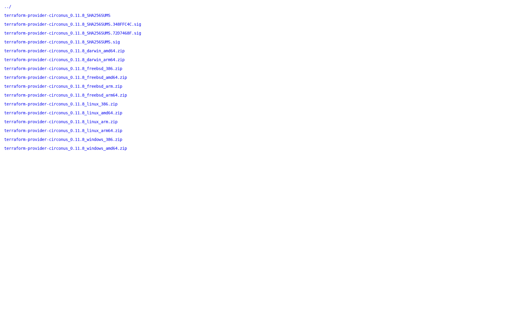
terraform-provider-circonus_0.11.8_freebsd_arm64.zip (65, 95)
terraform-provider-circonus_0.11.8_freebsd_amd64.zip (65, 77)
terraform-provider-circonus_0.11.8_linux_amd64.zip (63, 112)
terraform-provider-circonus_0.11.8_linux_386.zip (60, 104)
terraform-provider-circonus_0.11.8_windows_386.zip (63, 139)
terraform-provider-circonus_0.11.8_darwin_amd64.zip (64, 50)
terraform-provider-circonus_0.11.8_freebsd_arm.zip (63, 86)
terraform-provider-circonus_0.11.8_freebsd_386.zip (63, 68)
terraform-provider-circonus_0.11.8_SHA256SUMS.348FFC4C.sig (72, 24)
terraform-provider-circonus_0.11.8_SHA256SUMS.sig (62, 42)
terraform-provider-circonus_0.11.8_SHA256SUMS (57, 15)
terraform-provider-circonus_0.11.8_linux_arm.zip (60, 121)
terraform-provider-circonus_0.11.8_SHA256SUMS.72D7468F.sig (72, 33)
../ (7, 6)
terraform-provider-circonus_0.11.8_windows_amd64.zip (65, 148)
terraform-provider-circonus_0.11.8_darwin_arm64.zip (64, 59)
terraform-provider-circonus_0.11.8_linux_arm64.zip (63, 130)
